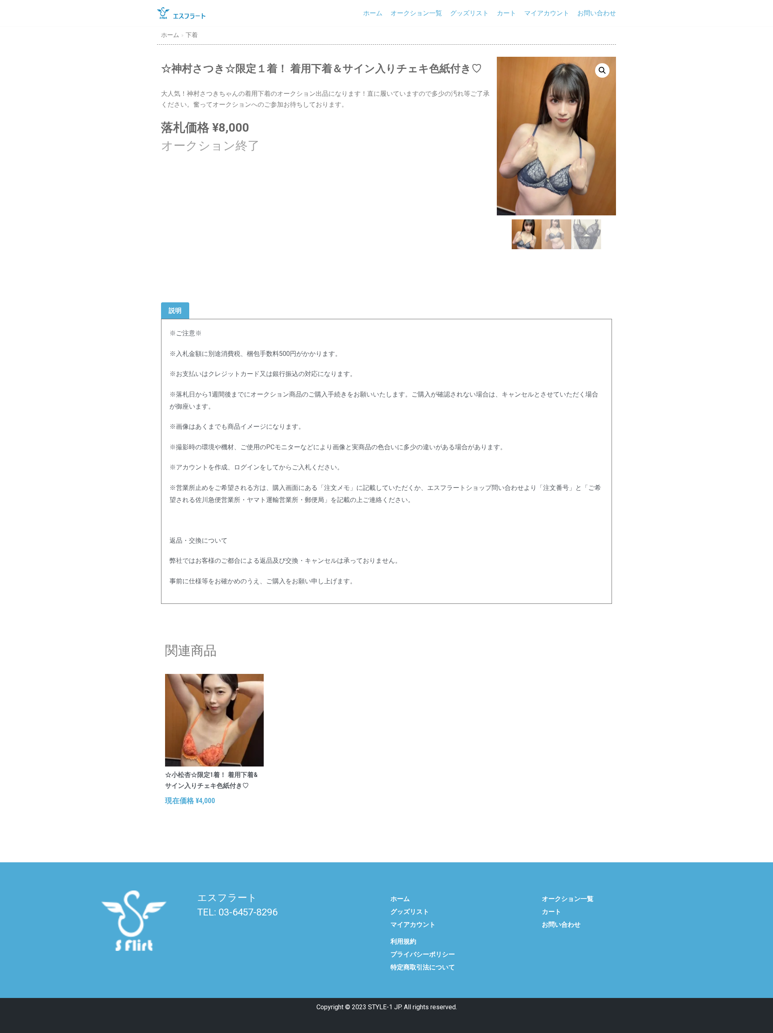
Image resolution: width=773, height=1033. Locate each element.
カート (506, 13)
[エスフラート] (181, 13)
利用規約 (403, 941)
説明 (175, 310)
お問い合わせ (596, 13)
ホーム (372, 13)
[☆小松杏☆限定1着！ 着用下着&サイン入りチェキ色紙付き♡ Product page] (214, 720)
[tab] (175, 311)
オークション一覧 (416, 13)
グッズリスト (469, 13)
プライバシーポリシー (423, 954)
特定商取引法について (423, 967)
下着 (192, 35)
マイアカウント (546, 13)
